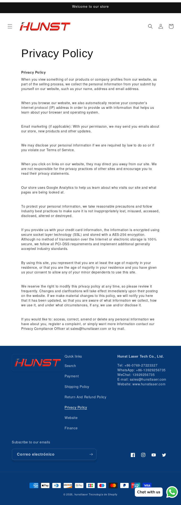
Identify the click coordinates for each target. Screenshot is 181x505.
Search (70, 365)
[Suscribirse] (91, 454)
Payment (72, 376)
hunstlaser (81, 494)
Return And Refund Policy (85, 397)
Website (71, 417)
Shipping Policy (77, 386)
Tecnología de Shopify (103, 494)
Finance (71, 428)
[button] (10, 26)
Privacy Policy (76, 407)
